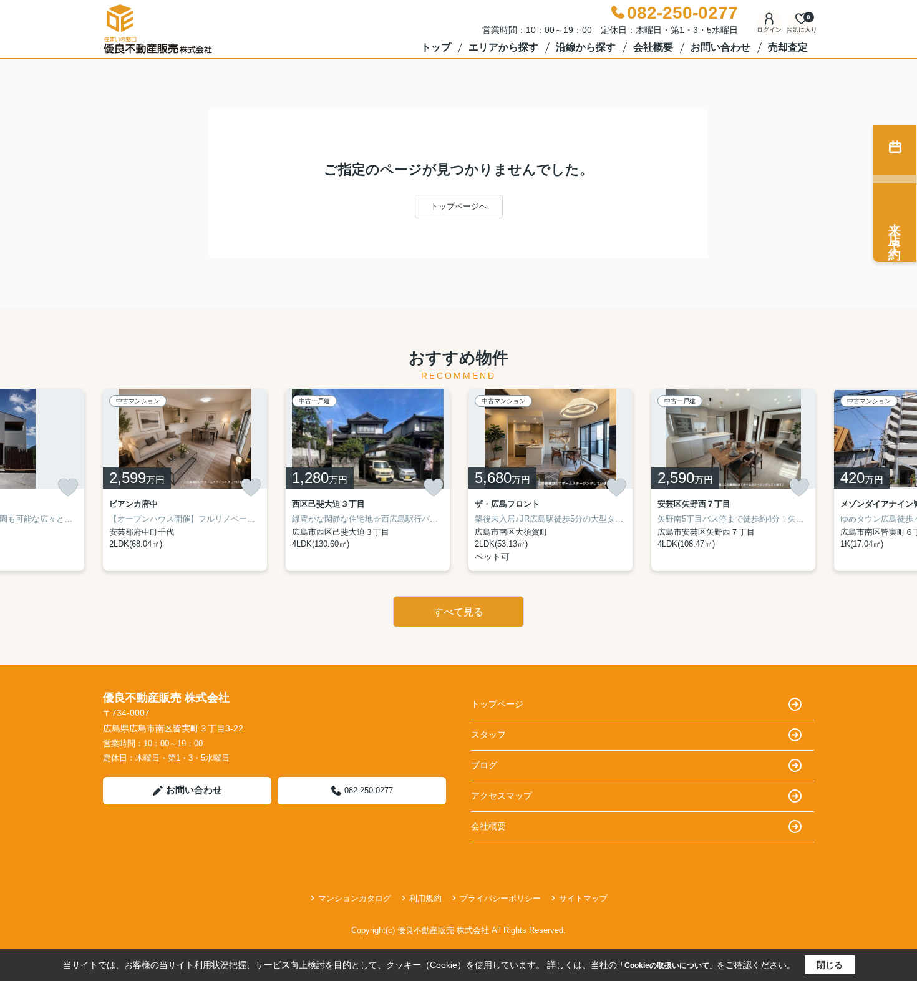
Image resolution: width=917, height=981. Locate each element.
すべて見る (458, 612)
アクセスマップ (501, 796)
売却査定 (788, 47)
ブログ (484, 765)
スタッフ (488, 734)
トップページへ (458, 206)
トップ (436, 47)
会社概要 (653, 47)
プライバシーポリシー (500, 898)
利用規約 (425, 898)
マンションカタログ (354, 898)
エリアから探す (503, 47)
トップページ (497, 704)
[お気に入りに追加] (68, 487)
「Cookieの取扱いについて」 (667, 965)
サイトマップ (583, 898)
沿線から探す (586, 47)
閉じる (830, 965)
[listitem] (185, 480)
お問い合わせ (720, 47)
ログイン (769, 29)
